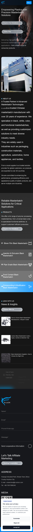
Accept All (16, 527)
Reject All (16, 523)
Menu (29, 2)
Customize (16, 518)
